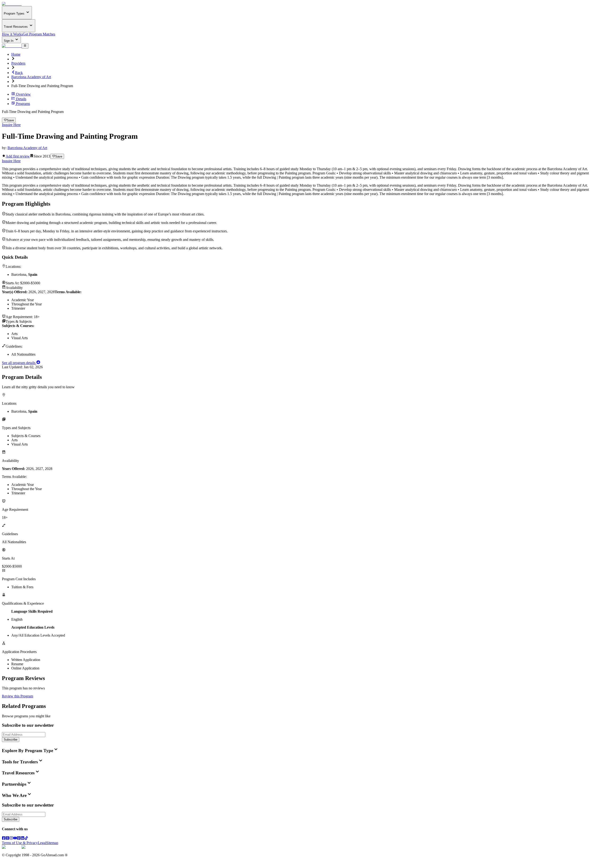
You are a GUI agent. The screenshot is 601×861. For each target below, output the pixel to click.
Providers (18, 63)
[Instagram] (11, 839)
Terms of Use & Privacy (20, 843)
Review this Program (17, 696)
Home (15, 54)
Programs (23, 104)
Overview (23, 94)
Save (10, 120)
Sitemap (52, 843)
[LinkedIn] (22, 839)
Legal (42, 843)
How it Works (12, 34)
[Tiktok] (26, 839)
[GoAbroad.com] (12, 4)
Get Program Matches (39, 34)
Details (21, 99)
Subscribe (10, 739)
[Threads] (7, 839)
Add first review (18, 156)
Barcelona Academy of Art (31, 77)
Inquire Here (11, 125)
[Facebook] (4, 839)
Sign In (9, 40)
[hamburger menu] (25, 45)
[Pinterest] (19, 839)
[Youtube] (15, 839)
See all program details (19, 363)
